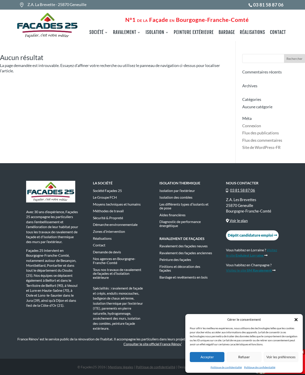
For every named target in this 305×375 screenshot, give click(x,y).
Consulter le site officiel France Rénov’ (152, 344)
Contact (278, 33)
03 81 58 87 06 (268, 4)
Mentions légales (120, 367)
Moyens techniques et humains (117, 204)
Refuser (244, 357)
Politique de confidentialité (226, 367)
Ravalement (124, 33)
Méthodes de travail (108, 211)
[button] (296, 319)
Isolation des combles (175, 197)
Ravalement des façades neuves (183, 246)
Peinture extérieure (194, 33)
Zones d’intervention (109, 231)
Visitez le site (249, 270)
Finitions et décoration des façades (179, 269)
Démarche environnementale (115, 225)
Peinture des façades (175, 260)
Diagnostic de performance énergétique (180, 224)
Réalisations (252, 33)
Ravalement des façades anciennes (185, 253)
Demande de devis (107, 252)
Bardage (227, 33)
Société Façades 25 (107, 191)
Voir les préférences (281, 357)
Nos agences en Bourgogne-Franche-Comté (114, 261)
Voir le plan (238, 220)
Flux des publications (260, 132)
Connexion (251, 125)
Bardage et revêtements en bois (183, 277)
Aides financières (172, 215)
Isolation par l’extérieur (177, 191)
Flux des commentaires (262, 140)
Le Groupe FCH (105, 197)
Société (96, 33)
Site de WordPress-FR (261, 147)
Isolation (155, 33)
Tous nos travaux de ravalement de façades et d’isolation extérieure (117, 273)
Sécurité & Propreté (108, 218)
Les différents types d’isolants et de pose (184, 206)
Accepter (207, 357)
